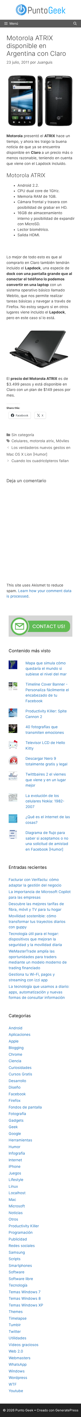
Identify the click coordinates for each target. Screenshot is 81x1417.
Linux (13, 1186)
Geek (13, 1127)
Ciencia (15, 1061)
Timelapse (18, 1318)
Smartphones (20, 1265)
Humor (14, 1147)
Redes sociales (22, 1245)
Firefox (15, 1100)
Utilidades (17, 1338)
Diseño (15, 1087)
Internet (15, 1160)
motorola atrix (42, 441)
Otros (13, 1219)
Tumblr (15, 1325)
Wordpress (18, 1377)
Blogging (16, 1048)
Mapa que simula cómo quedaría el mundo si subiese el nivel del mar (46, 668)
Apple (14, 1041)
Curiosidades (20, 1067)
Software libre (21, 1279)
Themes (16, 1311)
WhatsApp (18, 1364)
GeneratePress (66, 1410)
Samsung (17, 1252)
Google (15, 1133)
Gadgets (16, 1120)
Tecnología (18, 1285)
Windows (17, 1371)
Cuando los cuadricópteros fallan (40, 461)
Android (15, 1028)
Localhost (17, 1193)
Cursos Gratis (20, 1074)
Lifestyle (16, 1180)
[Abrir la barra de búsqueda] (75, 23)
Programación (21, 1232)
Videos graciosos (23, 1345)
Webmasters (19, 1358)
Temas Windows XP (26, 1305)
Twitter (15, 1331)
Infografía (17, 1153)
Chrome (15, 1054)
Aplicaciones (19, 1034)
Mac (12, 1199)
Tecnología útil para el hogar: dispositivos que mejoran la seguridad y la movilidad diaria (35, 939)
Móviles (62, 441)
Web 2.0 (16, 1351)
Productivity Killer (24, 1226)
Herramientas (20, 1140)
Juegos (15, 1173)
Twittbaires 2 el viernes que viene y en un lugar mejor (45, 779)
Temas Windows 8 (25, 1298)
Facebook (17, 1094)
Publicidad (18, 1239)
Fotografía (17, 1114)
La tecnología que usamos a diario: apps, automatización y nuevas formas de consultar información (39, 992)
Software (16, 1272)
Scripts (15, 1259)
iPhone (15, 1166)
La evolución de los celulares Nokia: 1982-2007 (44, 801)
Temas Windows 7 (25, 1292)
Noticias (16, 1213)
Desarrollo (17, 1081)
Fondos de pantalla (25, 1107)
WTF (13, 1384)
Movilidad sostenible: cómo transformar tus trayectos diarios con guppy (37, 921)
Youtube (16, 1391)
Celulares (19, 441)
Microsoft (17, 1206)
